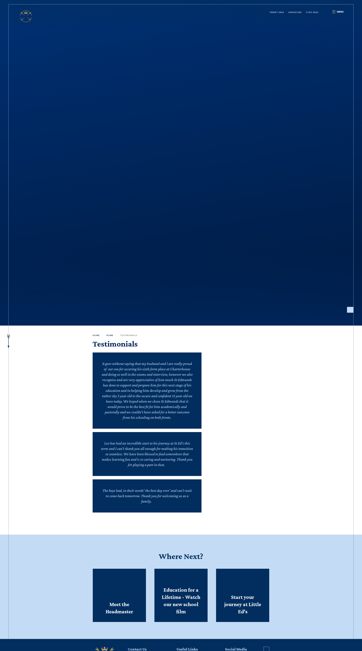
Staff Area (312, 12)
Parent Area (277, 12)
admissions (295, 12)
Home (96, 335)
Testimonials (128, 335)
